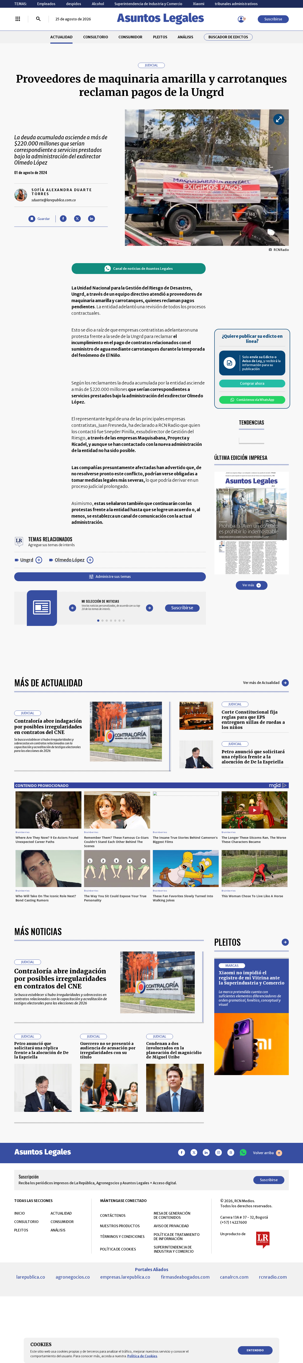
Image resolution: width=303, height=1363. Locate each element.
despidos (73, 4)
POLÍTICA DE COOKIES (118, 1249)
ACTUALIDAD (61, 37)
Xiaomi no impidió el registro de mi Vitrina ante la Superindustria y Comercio (251, 978)
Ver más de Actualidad (261, 683)
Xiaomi (198, 4)
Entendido (255, 1350)
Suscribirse (273, 19)
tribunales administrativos (236, 4)
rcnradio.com (273, 1277)
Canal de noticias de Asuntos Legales (143, 269)
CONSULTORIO (95, 37)
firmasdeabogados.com (185, 1277)
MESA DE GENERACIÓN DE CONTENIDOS (172, 1215)
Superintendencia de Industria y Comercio (148, 4)
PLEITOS (160, 37)
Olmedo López (70, 560)
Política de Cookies (142, 1356)
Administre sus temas (113, 577)
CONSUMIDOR (130, 37)
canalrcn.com (234, 1277)
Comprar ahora (252, 383)
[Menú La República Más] (17, 19)
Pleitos (227, 942)
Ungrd (26, 560)
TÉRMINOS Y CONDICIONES (122, 1237)
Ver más (248, 585)
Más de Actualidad (48, 682)
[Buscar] (38, 19)
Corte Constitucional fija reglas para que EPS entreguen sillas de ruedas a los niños (253, 719)
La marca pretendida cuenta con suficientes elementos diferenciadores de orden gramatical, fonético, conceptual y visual (250, 998)
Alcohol (98, 4)
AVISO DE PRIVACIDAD (171, 1226)
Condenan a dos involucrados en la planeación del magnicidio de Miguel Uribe (174, 1050)
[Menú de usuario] (241, 19)
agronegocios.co (73, 1277)
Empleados (46, 4)
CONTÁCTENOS (113, 1215)
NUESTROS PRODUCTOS (120, 1226)
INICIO (19, 1213)
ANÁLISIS (185, 37)
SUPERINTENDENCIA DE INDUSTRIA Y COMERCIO (174, 1249)
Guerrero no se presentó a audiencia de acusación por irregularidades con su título (108, 1050)
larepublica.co (30, 1277)
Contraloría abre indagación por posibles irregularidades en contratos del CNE (48, 726)
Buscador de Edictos (228, 37)
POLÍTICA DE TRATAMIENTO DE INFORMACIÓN (177, 1237)
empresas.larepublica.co (125, 1277)
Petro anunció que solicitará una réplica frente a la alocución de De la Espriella (253, 757)
